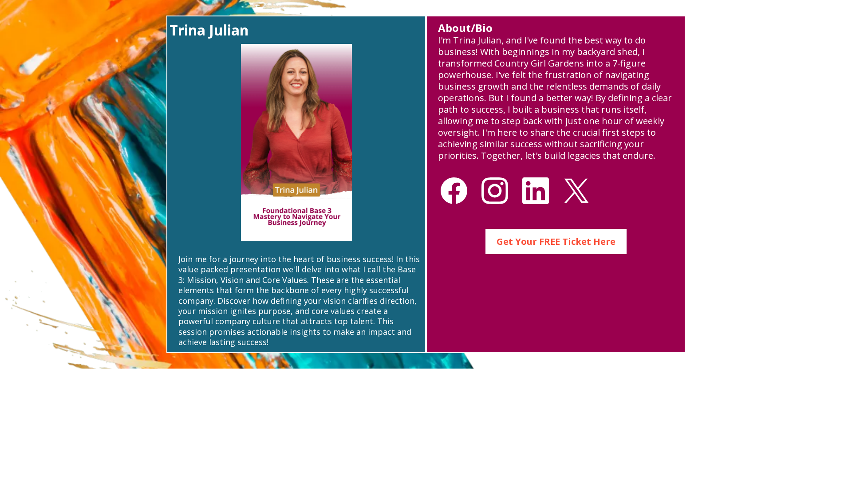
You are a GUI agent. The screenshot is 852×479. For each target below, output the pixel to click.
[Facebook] (454, 190)
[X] (576, 190)
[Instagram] (494, 190)
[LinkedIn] (535, 190)
